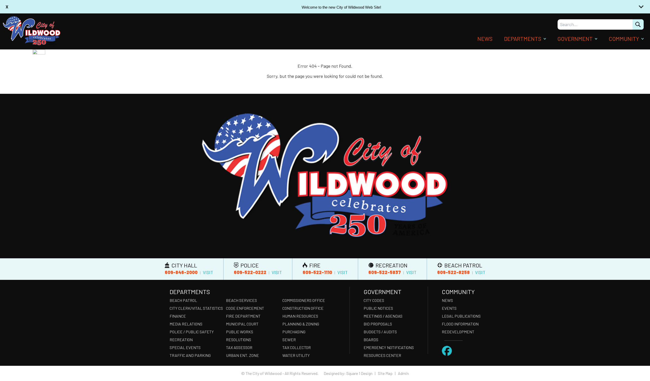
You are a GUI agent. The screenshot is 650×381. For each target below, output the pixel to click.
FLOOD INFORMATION (460, 323)
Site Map (385, 373)
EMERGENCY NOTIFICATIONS (389, 347)
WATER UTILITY (296, 355)
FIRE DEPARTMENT (243, 316)
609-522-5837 (384, 272)
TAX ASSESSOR (239, 347)
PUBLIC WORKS (239, 331)
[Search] (638, 24)
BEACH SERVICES (241, 300)
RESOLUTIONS (238, 339)
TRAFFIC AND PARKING (190, 355)
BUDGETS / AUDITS (380, 331)
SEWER (289, 339)
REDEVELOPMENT (458, 331)
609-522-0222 (250, 272)
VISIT (208, 272)
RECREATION (181, 339)
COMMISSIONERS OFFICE (303, 300)
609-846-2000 (181, 272)
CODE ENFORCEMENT (245, 308)
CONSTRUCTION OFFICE (302, 308)
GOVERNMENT (575, 38)
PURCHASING (293, 331)
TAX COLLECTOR (296, 347)
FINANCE (178, 316)
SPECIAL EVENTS (185, 347)
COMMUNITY (624, 38)
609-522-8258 (453, 272)
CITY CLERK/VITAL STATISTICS (196, 308)
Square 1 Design (359, 373)
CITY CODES (374, 300)
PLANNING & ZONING (300, 323)
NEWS (485, 38)
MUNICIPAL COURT (242, 323)
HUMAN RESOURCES (300, 316)
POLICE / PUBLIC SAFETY (192, 331)
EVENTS (449, 308)
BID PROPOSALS (378, 323)
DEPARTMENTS (522, 38)
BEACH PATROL (183, 300)
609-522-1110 (317, 272)
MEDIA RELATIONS (186, 323)
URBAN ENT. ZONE (242, 355)
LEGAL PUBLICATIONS (461, 316)
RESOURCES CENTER (382, 355)
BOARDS (371, 339)
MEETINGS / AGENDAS (383, 316)
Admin (403, 373)
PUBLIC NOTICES (378, 308)
